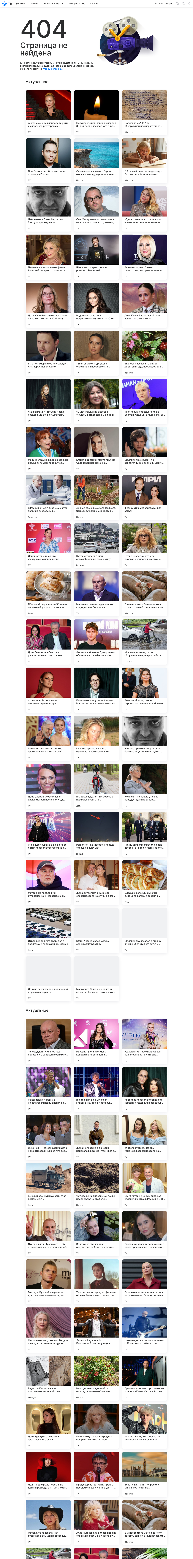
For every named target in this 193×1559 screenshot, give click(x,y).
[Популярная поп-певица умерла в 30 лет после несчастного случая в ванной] (96, 112)
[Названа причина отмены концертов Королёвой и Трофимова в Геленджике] (96, 1185)
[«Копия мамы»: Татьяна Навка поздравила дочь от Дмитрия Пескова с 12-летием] (48, 401)
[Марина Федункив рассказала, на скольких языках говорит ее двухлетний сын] (48, 449)
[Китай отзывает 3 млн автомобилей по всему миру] (96, 545)
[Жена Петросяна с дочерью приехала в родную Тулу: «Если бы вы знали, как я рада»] (96, 1281)
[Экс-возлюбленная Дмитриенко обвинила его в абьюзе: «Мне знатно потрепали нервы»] (96, 642)
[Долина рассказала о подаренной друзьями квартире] (48, 978)
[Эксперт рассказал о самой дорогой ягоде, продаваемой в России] (144, 353)
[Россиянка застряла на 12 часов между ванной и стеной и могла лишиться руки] (144, 978)
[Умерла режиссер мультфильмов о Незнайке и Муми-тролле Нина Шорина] (96, 1426)
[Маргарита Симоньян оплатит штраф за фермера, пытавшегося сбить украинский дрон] (96, 978)
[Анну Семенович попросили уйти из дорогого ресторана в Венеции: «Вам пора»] (48, 112)
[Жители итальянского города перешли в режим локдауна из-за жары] (96, 1026)
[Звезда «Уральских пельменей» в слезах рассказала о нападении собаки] (144, 1378)
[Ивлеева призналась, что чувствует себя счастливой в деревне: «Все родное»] (96, 738)
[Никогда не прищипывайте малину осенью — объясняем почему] (96, 1522)
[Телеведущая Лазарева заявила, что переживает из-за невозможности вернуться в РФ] (144, 1026)
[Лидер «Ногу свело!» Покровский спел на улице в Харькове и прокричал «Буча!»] (96, 1474)
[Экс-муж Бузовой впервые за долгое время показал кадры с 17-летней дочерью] (48, 1426)
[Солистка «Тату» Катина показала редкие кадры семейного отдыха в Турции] (48, 690)
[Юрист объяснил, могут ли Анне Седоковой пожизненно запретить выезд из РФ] (96, 449)
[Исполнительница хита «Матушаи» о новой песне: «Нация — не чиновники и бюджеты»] (48, 545)
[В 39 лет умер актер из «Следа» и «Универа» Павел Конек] (48, 353)
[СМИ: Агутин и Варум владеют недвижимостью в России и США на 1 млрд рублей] (144, 1330)
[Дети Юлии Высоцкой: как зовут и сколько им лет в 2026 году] (48, 305)
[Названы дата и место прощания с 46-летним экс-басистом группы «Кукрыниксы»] (144, 1474)
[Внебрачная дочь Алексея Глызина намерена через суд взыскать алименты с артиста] (96, 1233)
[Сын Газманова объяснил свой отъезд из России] (48, 160)
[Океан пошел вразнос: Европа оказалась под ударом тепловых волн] (96, 160)
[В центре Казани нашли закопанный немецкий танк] (48, 1522)
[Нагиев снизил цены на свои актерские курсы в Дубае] (144, 1075)
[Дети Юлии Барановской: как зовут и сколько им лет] (144, 305)
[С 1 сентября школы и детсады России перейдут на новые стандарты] (144, 160)
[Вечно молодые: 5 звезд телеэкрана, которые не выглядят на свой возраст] (144, 257)
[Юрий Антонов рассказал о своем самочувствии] (96, 930)
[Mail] (4, 3)
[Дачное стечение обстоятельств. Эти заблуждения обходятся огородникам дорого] (96, 497)
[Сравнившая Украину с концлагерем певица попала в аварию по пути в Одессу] (48, 1233)
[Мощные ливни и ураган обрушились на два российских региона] (144, 642)
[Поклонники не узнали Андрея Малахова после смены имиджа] (96, 690)
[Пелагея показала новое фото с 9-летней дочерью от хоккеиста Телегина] (48, 257)
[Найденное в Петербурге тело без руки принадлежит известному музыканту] (48, 209)
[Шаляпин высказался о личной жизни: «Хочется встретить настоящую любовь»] (144, 930)
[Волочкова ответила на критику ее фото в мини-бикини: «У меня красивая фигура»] (144, 1426)
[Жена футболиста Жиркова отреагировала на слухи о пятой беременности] (96, 882)
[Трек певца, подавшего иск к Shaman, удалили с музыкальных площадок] (144, 401)
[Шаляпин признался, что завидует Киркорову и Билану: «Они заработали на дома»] (144, 449)
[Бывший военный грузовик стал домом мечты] (48, 1330)
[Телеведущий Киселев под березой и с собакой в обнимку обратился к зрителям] (48, 1185)
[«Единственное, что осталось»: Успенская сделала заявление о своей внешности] (144, 209)
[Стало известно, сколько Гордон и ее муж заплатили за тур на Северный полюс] (48, 1474)
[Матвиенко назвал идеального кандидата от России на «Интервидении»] (96, 593)
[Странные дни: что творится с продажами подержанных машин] (48, 930)
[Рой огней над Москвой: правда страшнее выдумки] (96, 834)
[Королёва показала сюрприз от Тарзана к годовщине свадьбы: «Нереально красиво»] (144, 1233)
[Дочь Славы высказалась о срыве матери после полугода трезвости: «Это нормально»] (48, 786)
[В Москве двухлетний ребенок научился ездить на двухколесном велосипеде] (96, 786)
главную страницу (53, 68)
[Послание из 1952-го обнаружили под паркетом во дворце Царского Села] (144, 112)
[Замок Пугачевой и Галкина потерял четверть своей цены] (96, 1075)
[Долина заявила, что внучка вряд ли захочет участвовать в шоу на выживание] (48, 1123)
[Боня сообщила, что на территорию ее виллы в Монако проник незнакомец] (144, 690)
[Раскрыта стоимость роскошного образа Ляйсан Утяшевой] (48, 1075)
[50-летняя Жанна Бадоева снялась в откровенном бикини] (96, 401)
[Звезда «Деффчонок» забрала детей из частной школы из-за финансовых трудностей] (48, 1026)
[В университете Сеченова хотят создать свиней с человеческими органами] (144, 593)
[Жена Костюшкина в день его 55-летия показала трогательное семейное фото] (48, 834)
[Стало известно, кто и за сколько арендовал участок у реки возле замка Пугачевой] (144, 545)
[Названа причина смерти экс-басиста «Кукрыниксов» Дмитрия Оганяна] (144, 738)
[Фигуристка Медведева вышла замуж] (144, 497)
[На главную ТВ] (9, 3)
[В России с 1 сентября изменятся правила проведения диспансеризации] (48, 497)
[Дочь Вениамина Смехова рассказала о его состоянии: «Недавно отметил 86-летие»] (48, 642)
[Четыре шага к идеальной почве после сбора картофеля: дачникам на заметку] (96, 1330)
